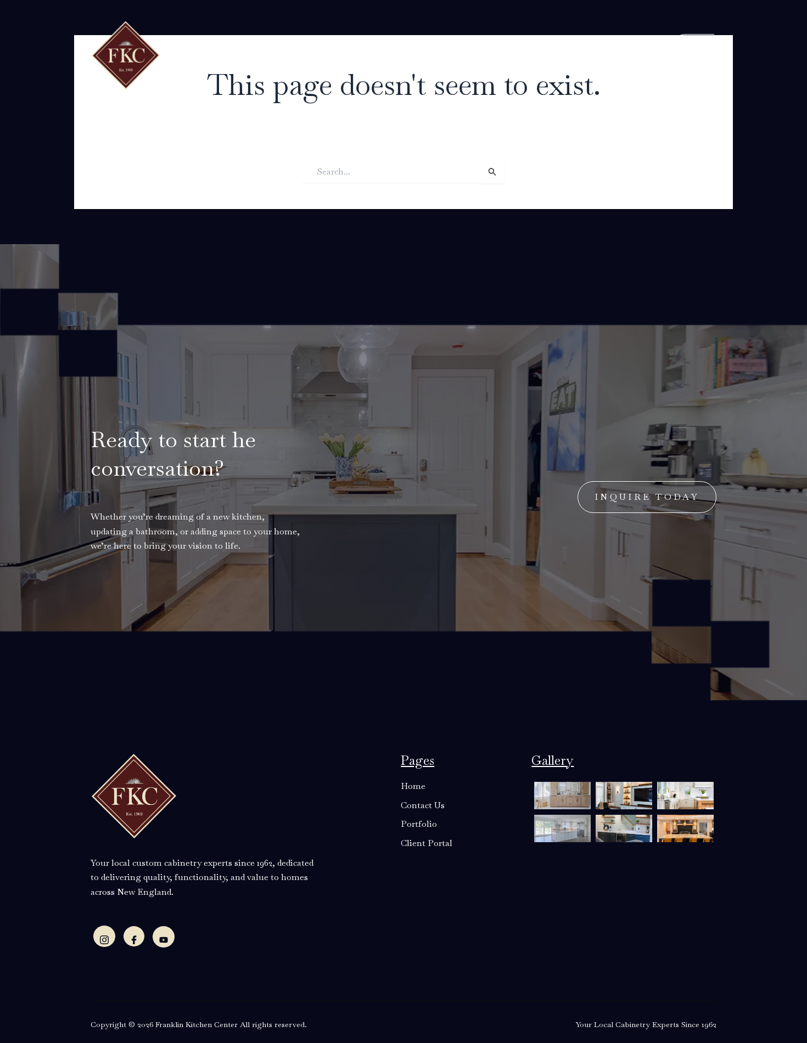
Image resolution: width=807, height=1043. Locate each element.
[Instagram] (104, 936)
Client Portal (553, 54)
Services (322, 54)
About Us (262, 54)
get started (676, 53)
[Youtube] (164, 937)
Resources (385, 54)
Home (214, 54)
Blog (440, 54)
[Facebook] (134, 936)
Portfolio (484, 54)
